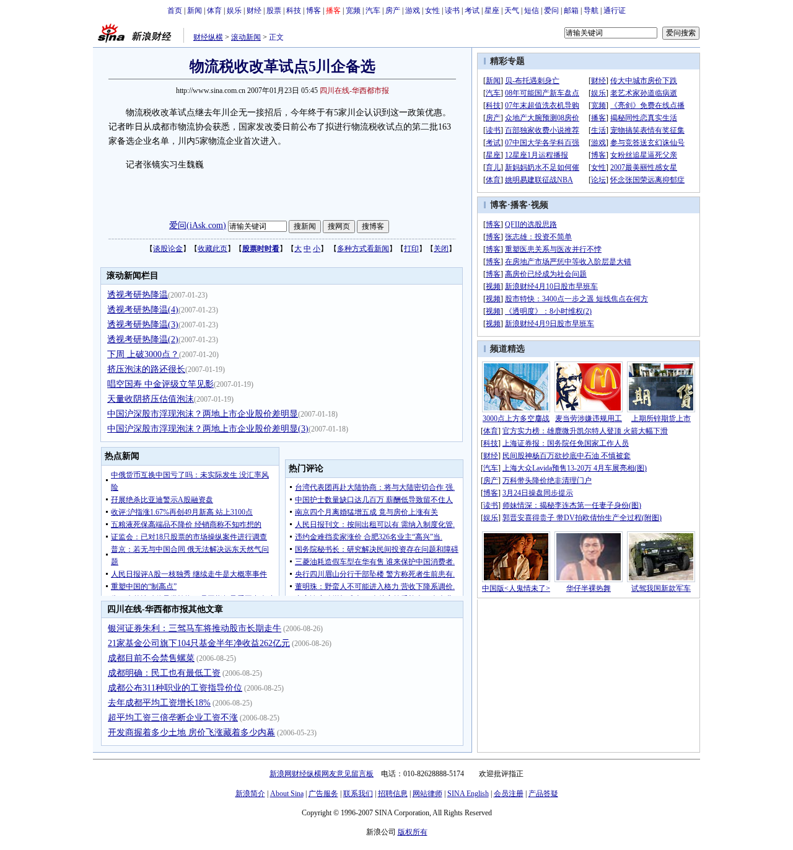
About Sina (287, 793)
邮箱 (571, 10)
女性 (432, 10)
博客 (313, 10)
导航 (591, 10)
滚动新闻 (246, 37)
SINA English (468, 793)
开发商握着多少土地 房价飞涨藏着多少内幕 (191, 732)
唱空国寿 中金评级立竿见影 (160, 384)
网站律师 (427, 793)
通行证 (614, 10)
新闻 (194, 10)
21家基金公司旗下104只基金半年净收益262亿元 (199, 643)
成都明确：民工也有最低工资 (164, 673)
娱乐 (234, 10)
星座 (491, 10)
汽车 (373, 10)
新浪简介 (250, 793)
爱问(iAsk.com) (197, 225)
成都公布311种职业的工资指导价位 (175, 688)
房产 (392, 10)
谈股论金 (168, 248)
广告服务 (323, 793)
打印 (411, 248)
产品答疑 (543, 793)
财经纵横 (208, 37)
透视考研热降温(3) (142, 324)
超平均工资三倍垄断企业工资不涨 (173, 717)
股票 (273, 10)
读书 (452, 10)
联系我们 (358, 793)
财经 (254, 10)
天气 (511, 10)
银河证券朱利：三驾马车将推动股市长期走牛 (194, 628)
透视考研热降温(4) (142, 309)
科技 (293, 10)
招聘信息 (393, 793)
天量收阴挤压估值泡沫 (150, 399)
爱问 (551, 10)
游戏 (412, 10)
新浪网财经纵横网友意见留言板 (321, 773)
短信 (531, 10)
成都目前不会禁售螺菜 (151, 658)
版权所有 (412, 832)
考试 (472, 10)
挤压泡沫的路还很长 (146, 369)
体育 (214, 10)
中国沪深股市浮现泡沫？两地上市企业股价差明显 (202, 413)
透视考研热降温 (137, 294)
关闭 (441, 248)
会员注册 (509, 793)
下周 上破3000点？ (143, 354)
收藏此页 (212, 248)
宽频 (353, 10)
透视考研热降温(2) (142, 339)
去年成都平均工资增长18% (159, 702)
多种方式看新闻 (363, 248)
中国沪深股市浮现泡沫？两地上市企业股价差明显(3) (208, 428)
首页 (174, 10)
